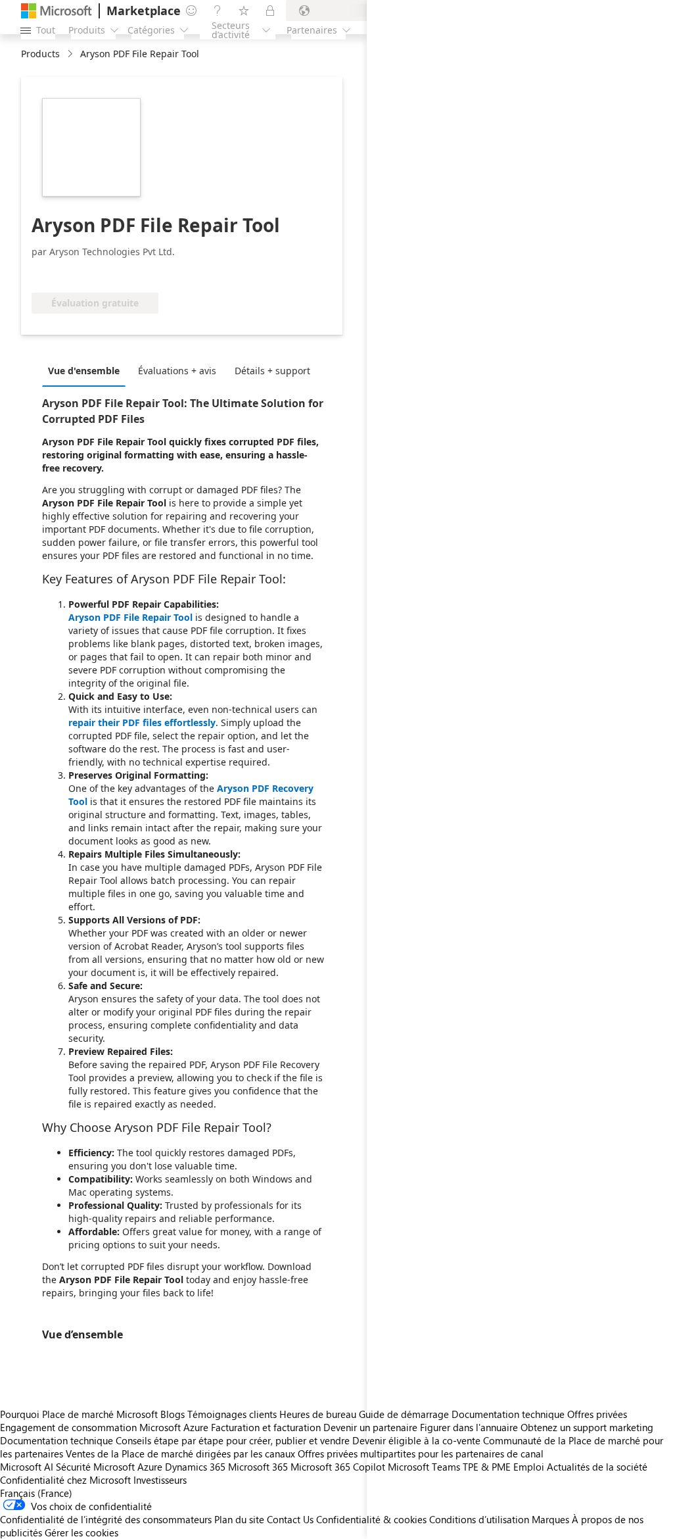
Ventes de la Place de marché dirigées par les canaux (180, 1453)
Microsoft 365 (258, 1466)
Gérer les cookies (81, 1532)
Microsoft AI (26, 1466)
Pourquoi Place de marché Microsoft (79, 1414)
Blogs (172, 1414)
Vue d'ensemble (84, 370)
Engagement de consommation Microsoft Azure (105, 1427)
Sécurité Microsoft (95, 1466)
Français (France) (36, 1493)
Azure (149, 1466)
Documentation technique (56, 1440)
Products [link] (40, 53)
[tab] (87, 370)
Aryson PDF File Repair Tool (130, 617)
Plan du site (239, 1519)
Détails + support (272, 370)
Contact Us (290, 1519)
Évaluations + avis (177, 370)
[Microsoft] (56, 10)
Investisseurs (160, 1479)
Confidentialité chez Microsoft (65, 1479)
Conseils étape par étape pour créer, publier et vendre (233, 1440)
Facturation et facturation (266, 1427)
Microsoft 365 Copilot (337, 1466)
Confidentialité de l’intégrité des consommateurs (106, 1519)
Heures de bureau (317, 1414)
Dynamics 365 (195, 1466)
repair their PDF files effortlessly (142, 722)
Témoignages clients (232, 1414)
